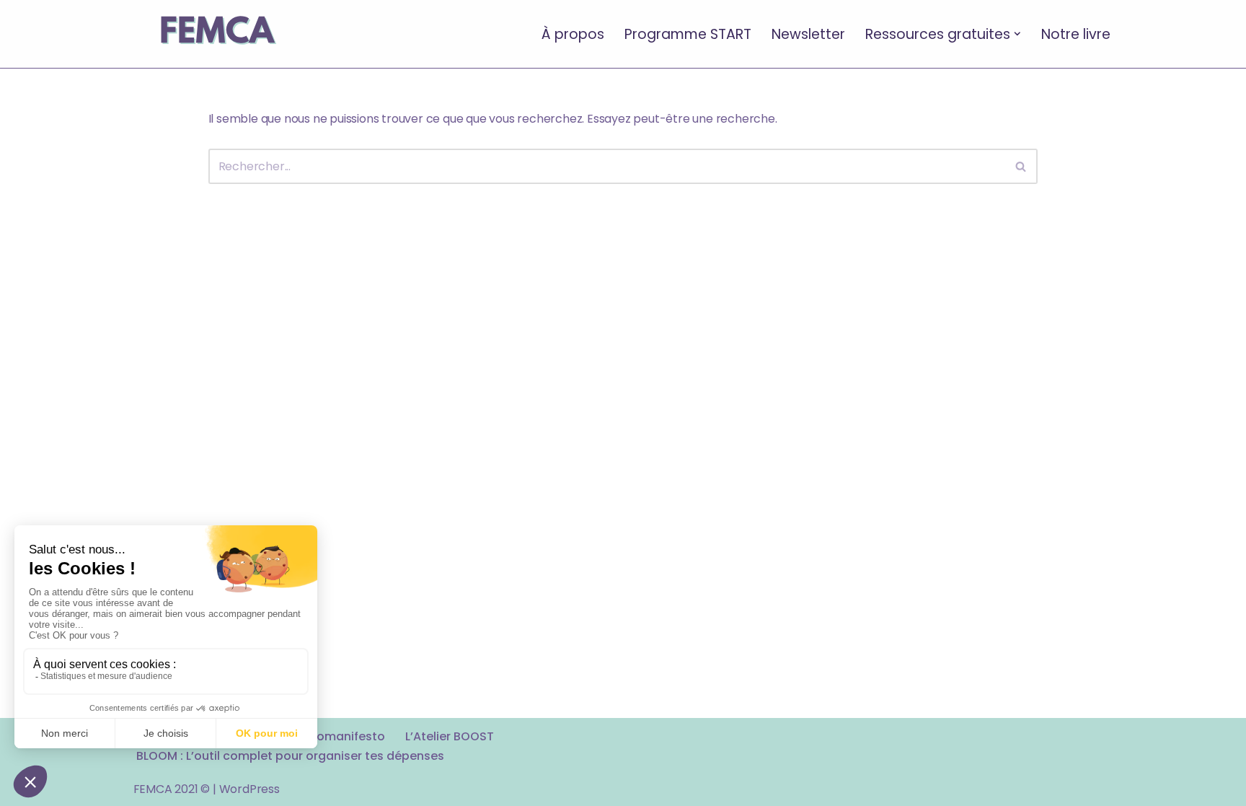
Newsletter (808, 34)
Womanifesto (345, 736)
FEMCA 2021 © (172, 789)
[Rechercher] (1021, 166)
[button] (1017, 34)
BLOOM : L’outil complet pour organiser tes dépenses (290, 756)
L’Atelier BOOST (449, 736)
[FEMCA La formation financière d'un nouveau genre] (216, 34)
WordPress (249, 789)
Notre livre (1075, 34)
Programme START (687, 34)
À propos (573, 34)
